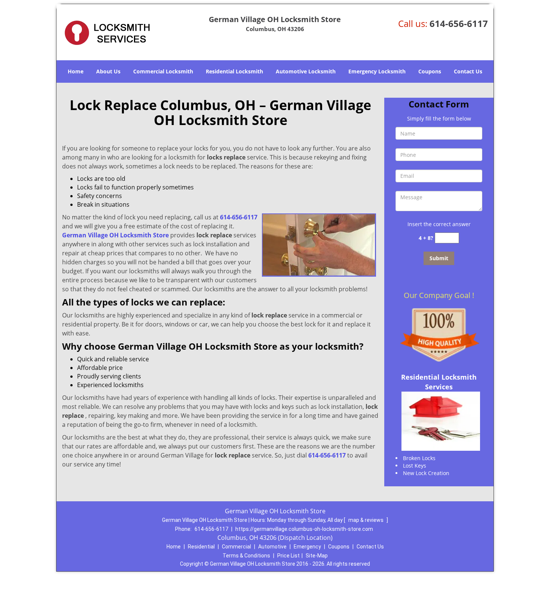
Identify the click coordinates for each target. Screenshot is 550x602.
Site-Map (317, 556)
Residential (201, 547)
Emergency (307, 547)
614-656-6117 (459, 23)
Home (75, 71)
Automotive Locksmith (306, 71)
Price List (288, 556)
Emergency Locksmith (377, 71)
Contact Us (468, 71)
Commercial (236, 547)
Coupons (429, 71)
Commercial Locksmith (163, 71)
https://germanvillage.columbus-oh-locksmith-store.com (304, 529)
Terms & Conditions (246, 556)
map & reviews (366, 520)
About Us (108, 71)
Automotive (272, 547)
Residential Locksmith (234, 71)
